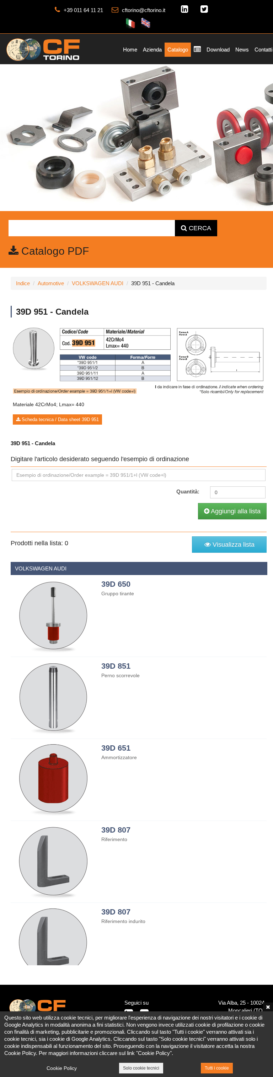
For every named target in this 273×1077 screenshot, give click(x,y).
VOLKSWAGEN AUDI (97, 283)
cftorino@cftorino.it (143, 10)
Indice (23, 283)
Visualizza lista (233, 544)
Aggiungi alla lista (235, 511)
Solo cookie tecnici (141, 1068)
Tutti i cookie (217, 1068)
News (242, 49)
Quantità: (187, 491)
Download (218, 49)
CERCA (199, 228)
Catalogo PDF (53, 251)
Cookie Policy (62, 1068)
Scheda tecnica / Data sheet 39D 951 (59, 419)
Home (130, 49)
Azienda (152, 49)
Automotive (51, 283)
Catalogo (177, 49)
